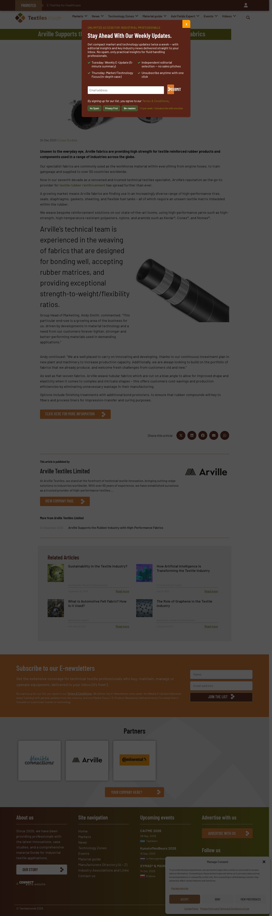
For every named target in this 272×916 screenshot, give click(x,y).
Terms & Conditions (155, 101)
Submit (172, 89)
